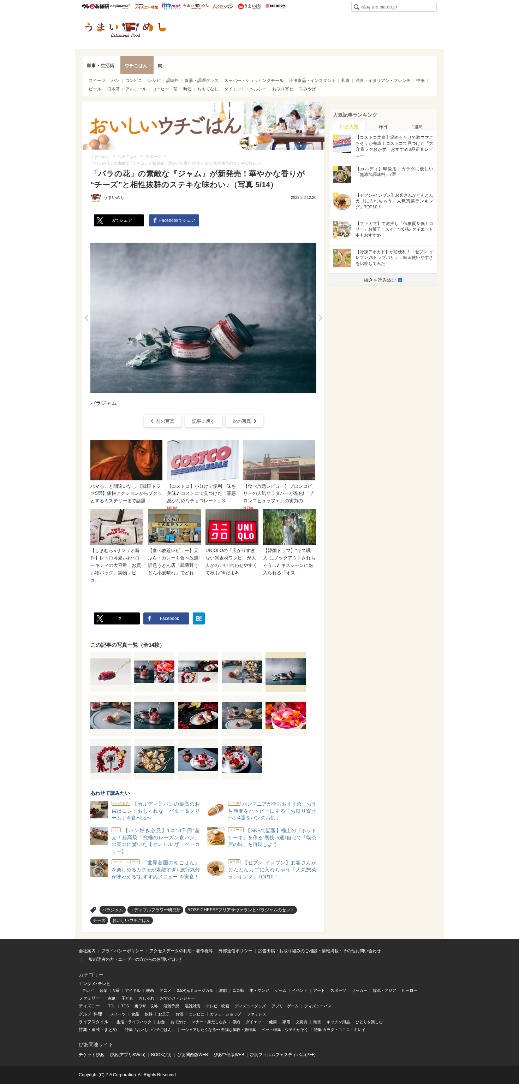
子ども (127, 998)
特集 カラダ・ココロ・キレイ (339, 1029)
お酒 (179, 1014)
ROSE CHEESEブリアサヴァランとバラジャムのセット (240, 909)
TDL (111, 1006)
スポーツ (338, 990)
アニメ (165, 990)
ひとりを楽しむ (369, 1022)
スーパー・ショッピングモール (254, 80)
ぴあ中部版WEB (229, 1054)
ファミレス (256, 1014)
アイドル (133, 990)
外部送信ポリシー (235, 950)
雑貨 (317, 1022)
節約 (236, 1022)
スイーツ (97, 80)
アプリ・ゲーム (285, 1006)
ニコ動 (238, 990)
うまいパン (222, 6)
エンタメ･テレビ (95, 983)
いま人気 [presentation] (349, 126)
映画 (150, 990)
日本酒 (113, 89)
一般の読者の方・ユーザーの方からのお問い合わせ (133, 959)
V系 (116, 990)
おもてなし (208, 89)
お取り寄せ (282, 89)
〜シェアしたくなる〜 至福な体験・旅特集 (218, 1029)
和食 (345, 80)
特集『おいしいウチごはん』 (150, 1029)
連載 (95, 1029)
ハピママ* (120, 6)
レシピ (154, 80)
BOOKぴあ (161, 1054)
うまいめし (196, 6)
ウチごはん (136, 65)
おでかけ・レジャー (177, 998)
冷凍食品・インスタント (312, 80)
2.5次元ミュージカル (195, 990)
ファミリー (89, 998)
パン (115, 80)
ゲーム (280, 990)
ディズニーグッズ (250, 1006)
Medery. (275, 6)
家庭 (112, 998)
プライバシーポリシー (122, 950)
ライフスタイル (93, 1021)
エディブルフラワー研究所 (155, 909)
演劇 (223, 990)
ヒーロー (409, 990)
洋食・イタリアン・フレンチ (383, 80)
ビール (95, 89)
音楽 (103, 990)
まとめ (110, 1029)
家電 (286, 1022)
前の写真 (165, 421)
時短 (187, 89)
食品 (135, 1014)
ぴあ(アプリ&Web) (127, 1054)
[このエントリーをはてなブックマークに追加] (199, 618)
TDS (125, 1006)
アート (319, 990)
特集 (83, 1029)
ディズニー (89, 1005)
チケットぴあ (91, 1054)
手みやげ (307, 89)
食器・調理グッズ (202, 80)
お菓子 (164, 1014)
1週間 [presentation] (417, 126)
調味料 (172, 80)
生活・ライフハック (134, 1022)
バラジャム (112, 909)
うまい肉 (249, 6)
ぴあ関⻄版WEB (192, 1054)
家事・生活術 (100, 65)
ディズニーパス (318, 1006)
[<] (86, 318)
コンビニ (133, 80)
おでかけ (178, 1022)
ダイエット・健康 (261, 1022)
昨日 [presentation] (383, 126)
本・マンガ (259, 990)
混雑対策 (192, 1006)
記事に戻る (203, 421)
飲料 (149, 1014)
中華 (420, 80)
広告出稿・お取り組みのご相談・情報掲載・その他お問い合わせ (319, 950)
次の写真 (242, 421)
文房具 (302, 1022)
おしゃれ (146, 998)
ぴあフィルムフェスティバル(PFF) (283, 1054)
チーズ (99, 920)
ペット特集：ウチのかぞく (285, 1029)
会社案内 (87, 950)
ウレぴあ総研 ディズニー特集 (146, 6)
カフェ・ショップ (225, 1014)
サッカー (359, 990)
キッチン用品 (338, 1022)
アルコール (136, 89)
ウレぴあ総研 (95, 6)
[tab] (349, 126)
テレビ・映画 (217, 1006)
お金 (161, 1022)
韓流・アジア (384, 990)
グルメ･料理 (90, 1014)
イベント (300, 990)
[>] (320, 318)
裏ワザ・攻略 (146, 1006)
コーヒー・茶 (165, 89)
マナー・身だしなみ (209, 1022)
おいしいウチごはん (131, 920)
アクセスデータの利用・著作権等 (181, 950)
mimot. (171, 6)
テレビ (88, 990)
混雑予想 (171, 1006)
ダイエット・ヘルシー (245, 89)
